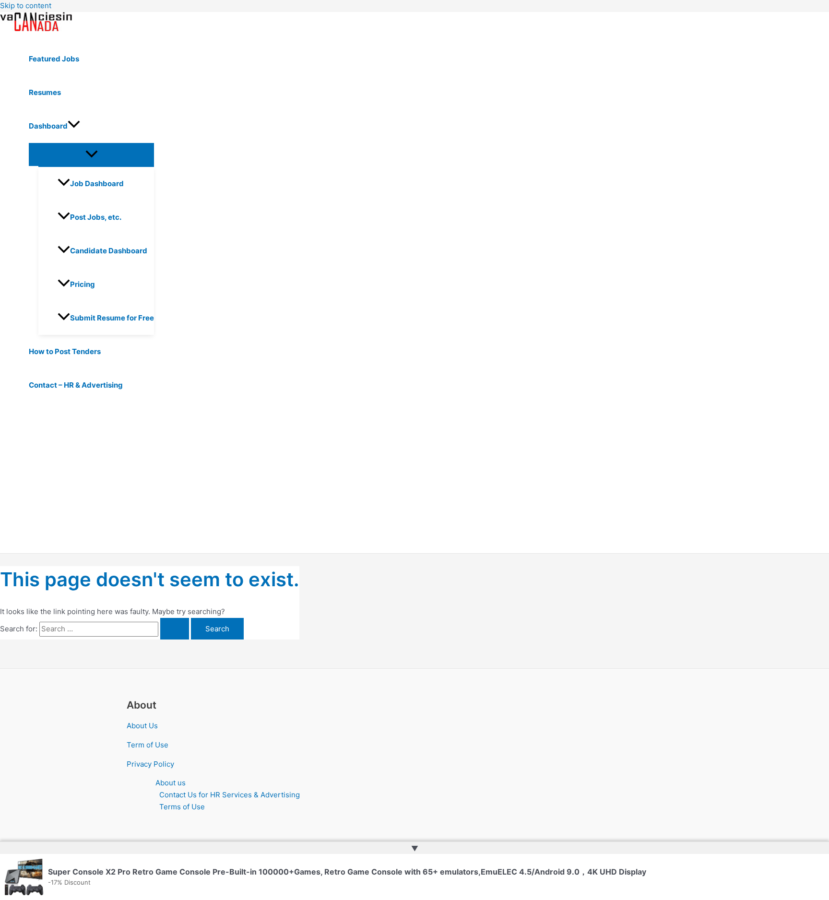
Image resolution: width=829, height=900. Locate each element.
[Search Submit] (174, 628)
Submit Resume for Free (112, 317)
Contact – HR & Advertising (76, 385)
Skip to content (25, 5)
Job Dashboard (97, 183)
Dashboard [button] (48, 125)
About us (170, 782)
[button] (74, 126)
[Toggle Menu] (91, 154)
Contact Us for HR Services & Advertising (229, 794)
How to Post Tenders (65, 351)
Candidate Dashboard (108, 250)
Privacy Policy (150, 764)
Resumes (45, 92)
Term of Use (147, 744)
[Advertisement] (297, 481)
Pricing (82, 284)
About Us (142, 725)
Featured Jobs (54, 58)
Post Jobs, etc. (95, 217)
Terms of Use (182, 806)
